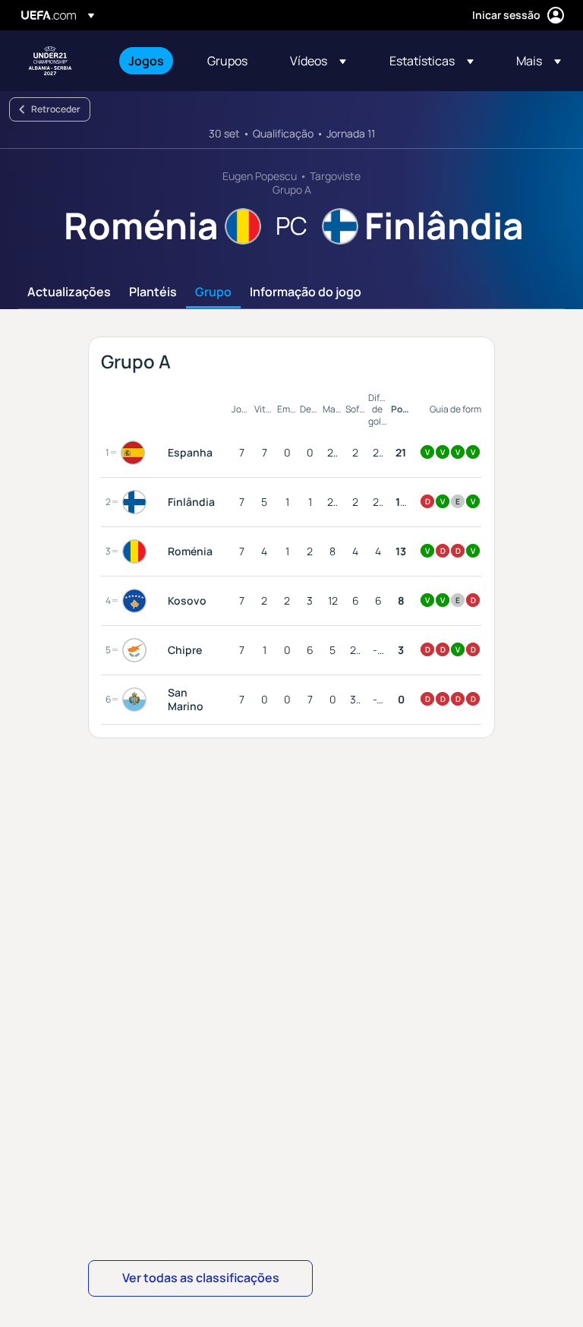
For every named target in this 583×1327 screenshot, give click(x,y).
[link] (146, 60)
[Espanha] (136, 453)
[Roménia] (137, 551)
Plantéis (153, 292)
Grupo (213, 292)
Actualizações (69, 292)
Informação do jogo (305, 292)
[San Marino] (137, 699)
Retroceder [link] (55, 109)
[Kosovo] (137, 601)
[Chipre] (137, 650)
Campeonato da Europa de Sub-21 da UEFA (50, 60)
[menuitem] (148, 60)
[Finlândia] (137, 502)
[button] (318, 60)
